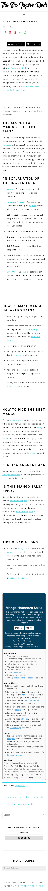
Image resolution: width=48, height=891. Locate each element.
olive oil (25, 271)
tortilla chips (13, 386)
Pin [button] (30, 628)
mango (18, 355)
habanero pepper (31, 329)
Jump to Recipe (17, 44)
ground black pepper (23, 678)
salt (14, 675)
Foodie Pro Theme (32, 886)
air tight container (11, 474)
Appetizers (20, 785)
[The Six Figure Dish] (24, 8)
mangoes (6, 145)
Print (20, 628)
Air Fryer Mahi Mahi (17, 68)
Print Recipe (34, 44)
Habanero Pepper (15, 202)
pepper (32, 205)
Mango (10, 189)
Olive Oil (11, 271)
